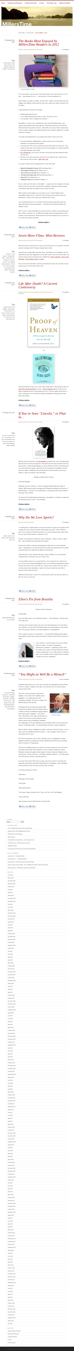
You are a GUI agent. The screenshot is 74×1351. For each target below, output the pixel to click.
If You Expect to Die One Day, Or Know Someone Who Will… (22, 848)
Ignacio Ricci (37, 1349)
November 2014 (11, 1206)
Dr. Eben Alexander (10, 315)
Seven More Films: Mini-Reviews (41, 235)
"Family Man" (6, 698)
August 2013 (11, 1250)
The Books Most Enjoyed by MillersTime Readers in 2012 (38, 42)
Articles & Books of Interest (38, 292)
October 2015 (11, 1174)
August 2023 (11, 922)
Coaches (9, 535)
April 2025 (10, 892)
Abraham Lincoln (11, 439)
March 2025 (10, 895)
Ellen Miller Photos (10, 617)
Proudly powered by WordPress (15, 1349)
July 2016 (10, 1147)
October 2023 (11, 919)
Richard (26, 49)
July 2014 (10, 1218)
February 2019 (11, 1062)
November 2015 (11, 1171)
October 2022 (11, 942)
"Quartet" (12, 260)
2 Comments (66, 522)
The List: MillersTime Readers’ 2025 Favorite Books (20, 828)
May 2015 (10, 1188)
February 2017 (11, 1127)
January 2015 (11, 1200)
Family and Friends (31, 3)
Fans (13, 535)
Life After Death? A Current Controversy (37, 285)
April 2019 (10, 1056)
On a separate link (25, 152)
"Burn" (3, 258)
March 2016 (10, 1159)
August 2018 (11, 1077)
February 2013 (11, 1267)
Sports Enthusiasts (10, 537)
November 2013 (11, 1241)
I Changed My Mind (19, 856)
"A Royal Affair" (11, 256)
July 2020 (10, 1015)
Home (3, 3)
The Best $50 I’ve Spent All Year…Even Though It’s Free (21, 839)
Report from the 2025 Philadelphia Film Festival (19, 831)
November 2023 (11, 916)
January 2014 (11, 1235)
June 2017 (10, 1115)
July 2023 (10, 924)
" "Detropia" (8, 254)
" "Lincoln (4, 435)
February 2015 (11, 1197)
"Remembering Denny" (9, 704)
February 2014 (11, 1232)
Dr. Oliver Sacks (8, 317)
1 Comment (66, 240)
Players (3, 537)
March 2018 (10, 1092)
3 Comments (66, 49)
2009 (40, 159)
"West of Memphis (10, 266)
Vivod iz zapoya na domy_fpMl (15, 864)
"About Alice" (5, 694)
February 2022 (11, 965)
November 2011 (11, 1312)
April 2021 (10, 992)
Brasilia (3, 617)
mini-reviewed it (42, 461)
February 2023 (11, 933)
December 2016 (11, 1133)
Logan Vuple (11, 856)
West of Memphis (56, 257)
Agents (5, 535)
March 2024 (10, 910)
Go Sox (41, 3)
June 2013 (10, 1256)
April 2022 (10, 960)
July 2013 (10, 1253)
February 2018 (11, 1094)
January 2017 (11, 1130)
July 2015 (10, 1182)
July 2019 (10, 1048)
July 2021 (10, 986)
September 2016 (12, 1141)
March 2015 (10, 1194)
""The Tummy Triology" (9, 692)
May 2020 (10, 1021)
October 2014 (11, 1209)
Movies (6, 269)
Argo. (42, 259)
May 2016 (10, 1153)
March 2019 (10, 1059)
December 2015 (11, 1168)
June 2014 (10, 1221)
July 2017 (10, 1112)
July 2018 (10, 1080)
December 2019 (11, 1036)
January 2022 (11, 968)
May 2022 (10, 957)
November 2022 (11, 939)
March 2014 (10, 1229)
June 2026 (10, 875)
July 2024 (10, 904)
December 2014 (11, 1203)
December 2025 (11, 880)
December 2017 (11, 1097)
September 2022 (12, 945)
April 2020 (10, 1024)
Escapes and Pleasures (15, 3)
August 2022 (11, 948)
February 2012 (11, 1303)
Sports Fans (12, 539)
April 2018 (10, 1089)
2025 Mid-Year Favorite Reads (15, 834)
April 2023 (10, 930)
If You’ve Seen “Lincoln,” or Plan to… (42, 415)
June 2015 (10, 1185)
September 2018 (12, 1074)
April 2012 (10, 1297)
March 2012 (10, 1300)
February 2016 (11, 1162)
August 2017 (11, 1109)
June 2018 (10, 1083)
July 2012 (10, 1288)
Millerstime (6, 67)
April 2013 (10, 1262)
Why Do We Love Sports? (36, 517)
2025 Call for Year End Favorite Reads (25, 861)
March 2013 (10, 1265)
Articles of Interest (64, 3)
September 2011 (12, 1317)
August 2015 (11, 1180)
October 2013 (11, 1244)
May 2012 (10, 1294)
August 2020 (11, 1012)
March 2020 (10, 1027)
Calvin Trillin (7, 706)
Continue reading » (43, 222)
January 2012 (11, 1306)
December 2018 (11, 1065)
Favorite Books (6, 63)
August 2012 (11, 1285)
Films (13, 268)
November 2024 (11, 901)
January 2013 (11, 1270)
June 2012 (10, 1291)
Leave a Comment (64, 679)
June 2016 (10, 1150)
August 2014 (11, 1215)
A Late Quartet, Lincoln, (32, 259)
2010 (43, 159)
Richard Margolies (10, 443)
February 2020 (11, 1030)
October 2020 (11, 1007)
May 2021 (10, 989)
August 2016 (11, 1144)
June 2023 (10, 927)
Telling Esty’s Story (12, 845)
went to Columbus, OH (49, 389)
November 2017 (11, 1100)
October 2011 (11, 1314)
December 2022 (11, 936)
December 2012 (11, 1273)
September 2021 (12, 980)
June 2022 (10, 954)
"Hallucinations (11, 309)
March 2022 (10, 962)
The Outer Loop (51, 3)
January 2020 (11, 1033)
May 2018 (10, 1086)
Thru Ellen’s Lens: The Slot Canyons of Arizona (19, 842)
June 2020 (10, 1018)
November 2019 (11, 1039)
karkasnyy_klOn (12, 867)
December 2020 (11, 1001)
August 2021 (11, 983)
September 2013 (12, 1247)
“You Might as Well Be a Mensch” (42, 674)
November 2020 (11, 1004)
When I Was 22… (12, 837)
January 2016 (11, 1165)
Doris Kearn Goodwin (7, 441)
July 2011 (10, 1323)
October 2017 (11, 1103)
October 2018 (11, 1071)
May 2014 (10, 1224)
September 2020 (12, 1009)
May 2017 (10, 1118)
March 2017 (10, 1124)
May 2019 (10, 1053)
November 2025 (11, 883)
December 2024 (11, 898)
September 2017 (12, 1106)
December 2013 (11, 1238)
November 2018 (11, 1068)
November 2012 (11, 1276)
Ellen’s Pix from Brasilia (35, 599)
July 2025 (10, 889)
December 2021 (11, 971)
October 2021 (11, 977)
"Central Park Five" (10, 258)
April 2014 (10, 1226)
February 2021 (11, 995)
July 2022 (10, 951)
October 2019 (11, 1042)
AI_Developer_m (12, 858)
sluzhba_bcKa (11, 861)
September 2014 (12, 1212)
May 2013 (10, 1259)
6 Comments (66, 422)
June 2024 (10, 907)
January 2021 (11, 998)
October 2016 (11, 1139)
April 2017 (10, 1121)
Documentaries (7, 268)
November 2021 (11, 974)
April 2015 (10, 1191)
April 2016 (10, 1156)
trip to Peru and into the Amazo (27, 389)
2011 (46, 159)
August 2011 (11, 1320)
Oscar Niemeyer (11, 619)
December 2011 (11, 1309)
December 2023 (11, 913)
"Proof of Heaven (8, 311)
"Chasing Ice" (6, 260)
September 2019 (12, 1045)
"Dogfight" (12, 696)
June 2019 (10, 1050)
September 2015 (12, 1177)
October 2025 (11, 886)
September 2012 (12, 1282)
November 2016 (11, 1136)
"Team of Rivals (8, 437)
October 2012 (11, 1279)
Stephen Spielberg (10, 445)
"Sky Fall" (5, 262)
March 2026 (10, 877)
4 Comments (66, 604)
